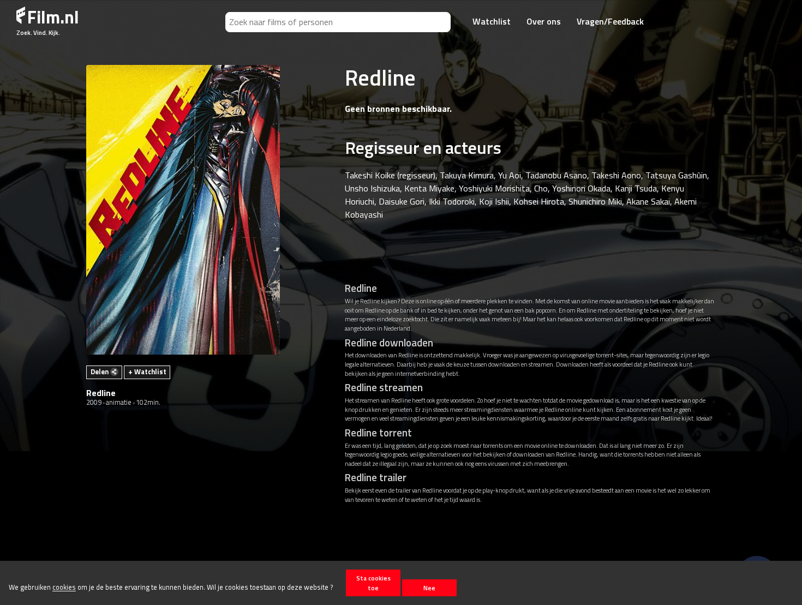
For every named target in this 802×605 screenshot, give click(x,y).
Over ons (543, 21)
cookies (64, 587)
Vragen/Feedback (610, 21)
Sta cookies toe (373, 582)
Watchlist (491, 21)
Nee (429, 587)
